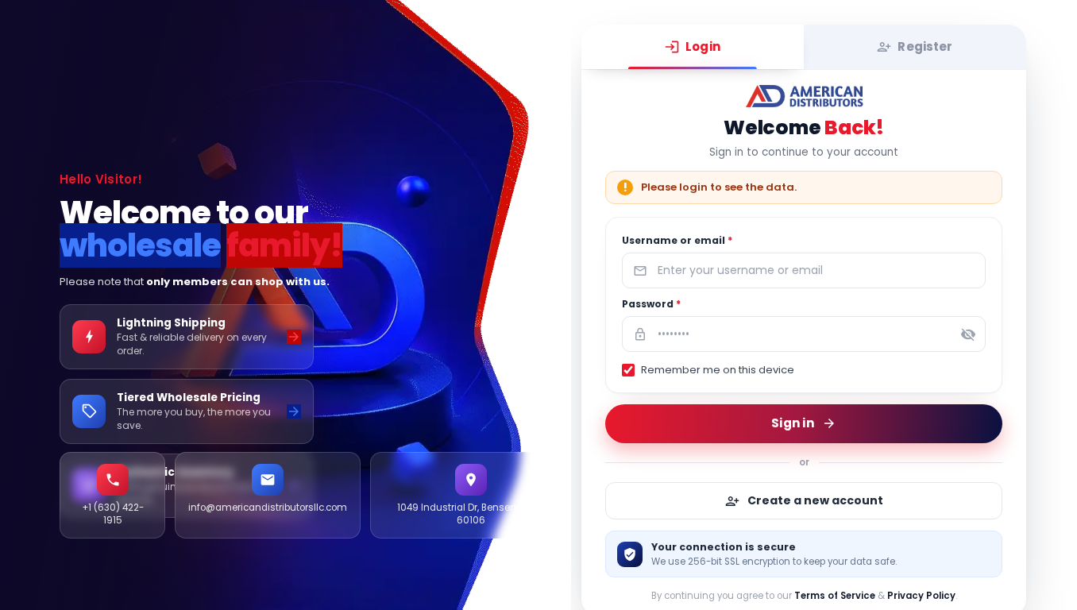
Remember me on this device (717, 369)
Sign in (792, 422)
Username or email (677, 240)
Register (925, 46)
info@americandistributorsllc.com (267, 507)
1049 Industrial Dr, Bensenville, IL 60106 (470, 514)
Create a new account (815, 500)
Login (702, 46)
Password (651, 304)
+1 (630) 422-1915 (113, 514)
